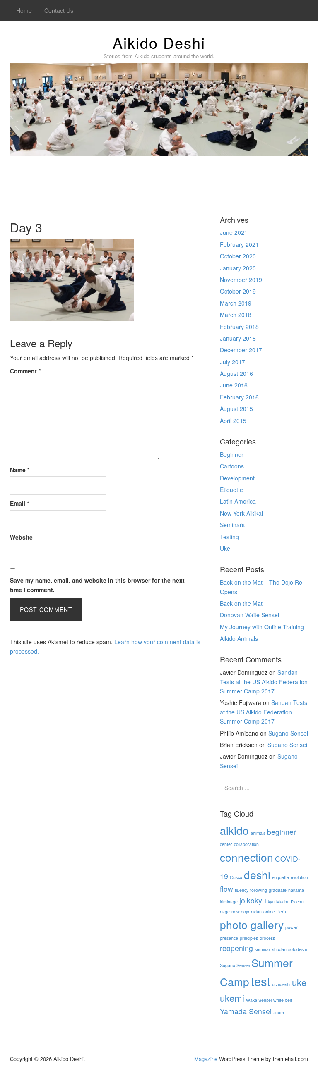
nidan (256, 911)
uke (299, 982)
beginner (281, 832)
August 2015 (236, 408)
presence (229, 938)
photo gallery (252, 924)
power (291, 927)
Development (237, 478)
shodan (279, 949)
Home (24, 10)
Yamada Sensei (246, 1011)
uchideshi (281, 984)
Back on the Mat (241, 603)
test (260, 980)
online (269, 911)
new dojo (240, 911)
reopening (236, 948)
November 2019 (241, 279)
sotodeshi (297, 949)
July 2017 (232, 362)
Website (21, 537)
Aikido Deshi (159, 42)
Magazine (205, 1059)
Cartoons (232, 466)
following (258, 890)
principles (249, 938)
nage (225, 911)
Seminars (232, 525)
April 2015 (233, 420)
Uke (225, 548)
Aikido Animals (239, 638)
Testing (229, 537)
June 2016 (234, 385)
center (226, 844)
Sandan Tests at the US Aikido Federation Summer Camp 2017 (264, 681)
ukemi (232, 997)
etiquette (280, 877)
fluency (241, 890)
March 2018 (235, 315)
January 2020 (238, 268)
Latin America (238, 501)
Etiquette (231, 489)
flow (226, 889)
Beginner (231, 454)
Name (19, 470)
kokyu (256, 900)
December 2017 (241, 350)
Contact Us (58, 10)
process (267, 938)
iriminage (229, 901)
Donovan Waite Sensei (249, 615)
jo (242, 900)
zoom (278, 1012)
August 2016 (236, 373)
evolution (299, 877)
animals (258, 833)
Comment (25, 371)
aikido (234, 830)
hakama (296, 890)
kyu (271, 901)
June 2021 (234, 232)
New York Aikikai (241, 513)
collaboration (246, 844)
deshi (257, 874)
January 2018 (238, 338)
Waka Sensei (259, 1000)
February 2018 (239, 327)
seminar (262, 949)
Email (19, 503)
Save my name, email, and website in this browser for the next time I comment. (97, 584)
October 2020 (238, 256)
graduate (278, 890)
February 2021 (239, 244)
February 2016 (239, 397)
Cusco (236, 877)
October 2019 (238, 291)
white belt (282, 1000)
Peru (281, 911)
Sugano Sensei (288, 733)
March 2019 (235, 303)
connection (246, 857)
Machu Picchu (290, 901)
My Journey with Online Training (262, 627)
